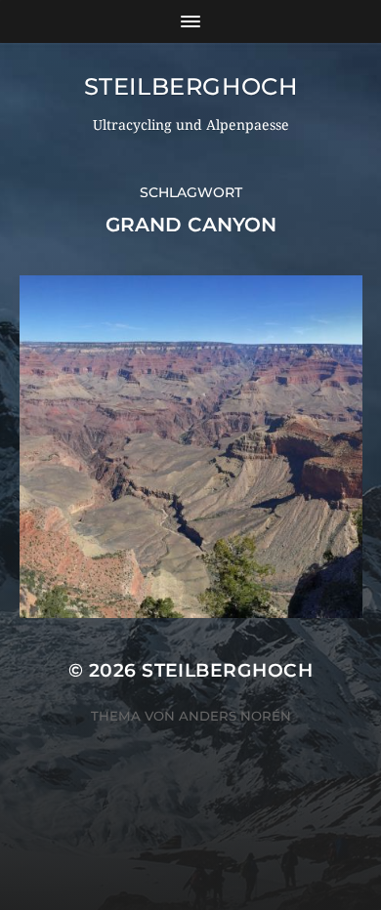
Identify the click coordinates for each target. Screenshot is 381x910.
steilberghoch (191, 86)
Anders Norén (235, 716)
